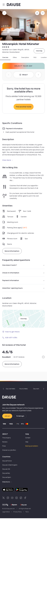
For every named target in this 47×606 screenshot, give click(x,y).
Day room (36, 389)
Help (26, 442)
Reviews (4, 442)
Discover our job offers (9, 450)
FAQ (35, 57)
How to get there (12, 332)
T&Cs (27, 512)
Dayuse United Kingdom (9, 465)
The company (6, 438)
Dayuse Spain (6, 477)
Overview (5, 57)
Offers (15, 57)
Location (44, 57)
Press (4, 446)
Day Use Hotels (10, 389)
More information (12, 251)
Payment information (10, 280)
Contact (27, 438)
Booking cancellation (31, 446)
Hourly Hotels (23, 389)
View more (6, 160)
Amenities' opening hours (12, 288)
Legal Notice (6, 512)
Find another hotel (23, 106)
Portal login (20, 416)
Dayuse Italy (6, 473)
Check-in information (10, 273)
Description (25, 57)
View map (39, 51)
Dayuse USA (6, 469)
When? (25, 74)
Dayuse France (7, 461)
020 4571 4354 (11, 337)
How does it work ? (9, 265)
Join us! (7, 416)
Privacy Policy (17, 512)
